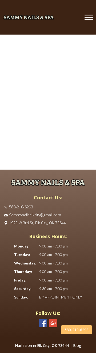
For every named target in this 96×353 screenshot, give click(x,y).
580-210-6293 (77, 329)
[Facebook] (43, 323)
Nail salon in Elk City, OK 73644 (42, 345)
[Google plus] (53, 323)
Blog (77, 345)
